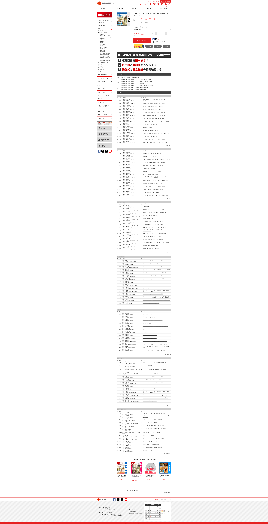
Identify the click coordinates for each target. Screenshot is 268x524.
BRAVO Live (163, 8)
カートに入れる (143, 40)
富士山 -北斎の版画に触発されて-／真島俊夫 (153, 106)
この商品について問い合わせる (160, 41)
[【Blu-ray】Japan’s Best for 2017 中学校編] (165, 468)
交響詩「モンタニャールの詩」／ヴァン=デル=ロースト (155, 180)
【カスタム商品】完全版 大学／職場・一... (136, 477)
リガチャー (147, 8)
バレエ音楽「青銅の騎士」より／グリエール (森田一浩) (155, 195)
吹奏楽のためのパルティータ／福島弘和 (152, 153)
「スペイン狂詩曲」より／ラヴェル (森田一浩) (153, 118)
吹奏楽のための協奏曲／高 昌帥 (150, 338)
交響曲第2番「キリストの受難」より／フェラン (153, 156)
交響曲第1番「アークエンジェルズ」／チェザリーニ (154, 209)
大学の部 (142, 83)
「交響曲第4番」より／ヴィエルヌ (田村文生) (153, 320)
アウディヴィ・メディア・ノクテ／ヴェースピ (153, 282)
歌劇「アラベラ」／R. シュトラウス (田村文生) (153, 294)
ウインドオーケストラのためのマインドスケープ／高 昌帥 (156, 121)
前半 (146, 79)
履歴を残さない (167, 492)
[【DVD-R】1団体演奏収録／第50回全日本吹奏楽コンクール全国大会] (150, 468)
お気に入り (163, 39)
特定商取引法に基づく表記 (136, 513)
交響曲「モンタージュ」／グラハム (151, 248)
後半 (149, 79)
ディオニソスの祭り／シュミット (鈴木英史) (153, 189)
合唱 (133, 8)
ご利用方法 (132, 510)
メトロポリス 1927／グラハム (149, 285)
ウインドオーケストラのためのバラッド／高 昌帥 (154, 139)
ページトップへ (167, 145)
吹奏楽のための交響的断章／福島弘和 (151, 245)
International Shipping (165, 1)
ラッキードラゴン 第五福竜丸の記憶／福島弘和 (153, 376)
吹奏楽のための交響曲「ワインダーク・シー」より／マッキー (157, 183)
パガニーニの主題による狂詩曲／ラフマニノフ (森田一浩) (156, 133)
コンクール (118, 8)
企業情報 (150, 1)
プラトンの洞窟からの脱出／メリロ (151, 192)
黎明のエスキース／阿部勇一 (149, 435)
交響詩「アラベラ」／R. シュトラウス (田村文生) (153, 279)
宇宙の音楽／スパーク (148, 218)
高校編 (158, 46)
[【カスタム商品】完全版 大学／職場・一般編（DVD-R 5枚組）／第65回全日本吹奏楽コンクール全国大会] (136, 468)
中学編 (149, 46)
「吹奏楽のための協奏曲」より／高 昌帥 (151, 263)
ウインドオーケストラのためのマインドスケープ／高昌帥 (155, 326)
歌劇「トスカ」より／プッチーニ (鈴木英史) (153, 165)
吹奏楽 (103, 8)
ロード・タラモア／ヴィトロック (150, 335)
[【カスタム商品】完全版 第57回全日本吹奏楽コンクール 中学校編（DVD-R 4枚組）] (122, 468)
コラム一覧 (143, 4)
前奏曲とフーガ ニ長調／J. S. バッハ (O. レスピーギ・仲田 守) (156, 300)
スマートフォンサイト (166, 499)
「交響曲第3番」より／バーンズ (150, 206)
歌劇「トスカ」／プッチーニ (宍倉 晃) (151, 303)
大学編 (166, 46)
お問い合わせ (156, 1)
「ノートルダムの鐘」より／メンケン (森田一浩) (153, 266)
